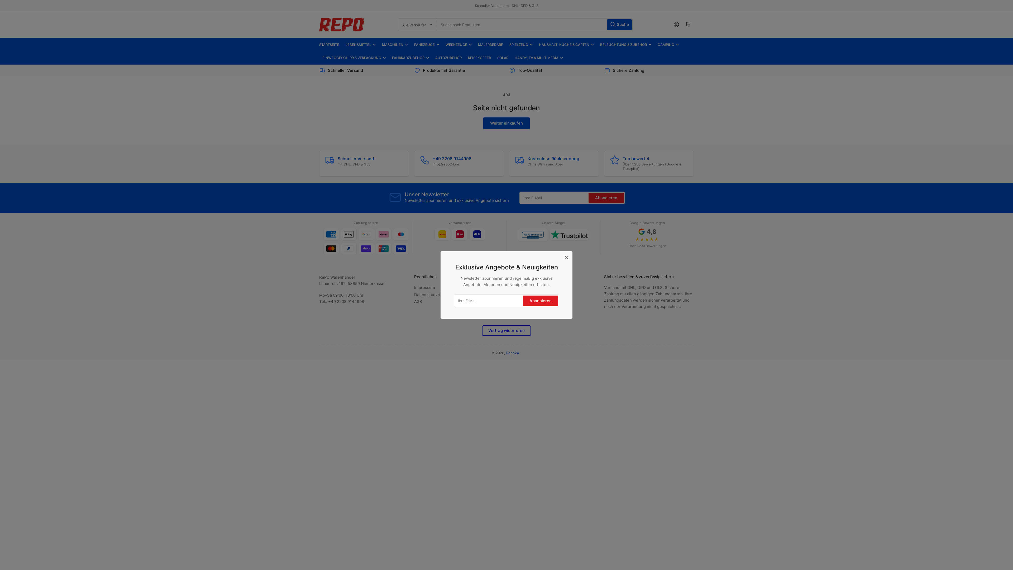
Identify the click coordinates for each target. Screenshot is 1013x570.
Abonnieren (540, 300)
